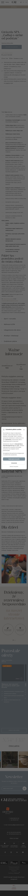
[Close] (24, 430)
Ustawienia (14, 463)
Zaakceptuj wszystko (14, 459)
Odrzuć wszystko (14, 466)
